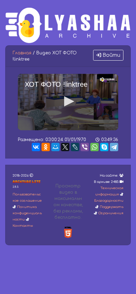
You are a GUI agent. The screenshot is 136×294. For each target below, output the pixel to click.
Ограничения (110, 213)
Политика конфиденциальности (27, 213)
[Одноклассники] (45, 147)
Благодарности (108, 200)
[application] (68, 102)
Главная (22, 53)
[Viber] (85, 147)
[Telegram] (114, 147)
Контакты (23, 225)
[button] (68, 101)
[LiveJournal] (75, 147)
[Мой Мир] (55, 147)
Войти (110, 55)
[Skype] (104, 147)
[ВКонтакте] (36, 147)
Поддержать (111, 207)
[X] (65, 147)
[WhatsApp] (94, 147)
